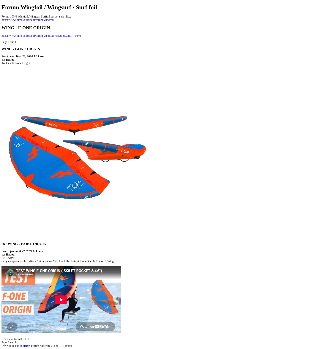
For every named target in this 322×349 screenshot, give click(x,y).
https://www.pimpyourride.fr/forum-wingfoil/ (27, 19)
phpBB (24, 345)
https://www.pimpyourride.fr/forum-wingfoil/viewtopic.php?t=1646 (41, 35)
